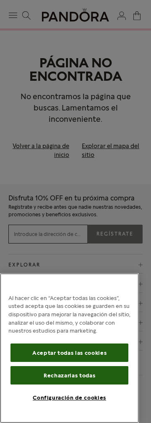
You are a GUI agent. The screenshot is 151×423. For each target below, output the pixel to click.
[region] (69, 348)
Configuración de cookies (69, 397)
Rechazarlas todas (69, 375)
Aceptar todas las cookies (69, 352)
